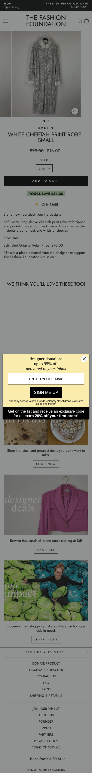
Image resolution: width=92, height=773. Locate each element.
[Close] (84, 359)
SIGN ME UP (46, 392)
